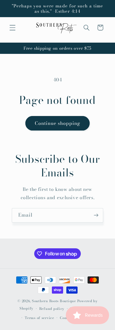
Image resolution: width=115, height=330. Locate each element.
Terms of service (39, 318)
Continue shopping (57, 123)
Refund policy (52, 308)
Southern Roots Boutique (54, 301)
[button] (12, 27)
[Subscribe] (96, 215)
